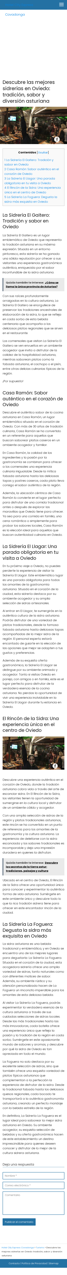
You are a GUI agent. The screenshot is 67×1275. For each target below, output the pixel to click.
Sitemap (54, 1263)
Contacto (14, 1263)
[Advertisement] (33, 44)
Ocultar (43, 152)
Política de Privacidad (34, 1263)
